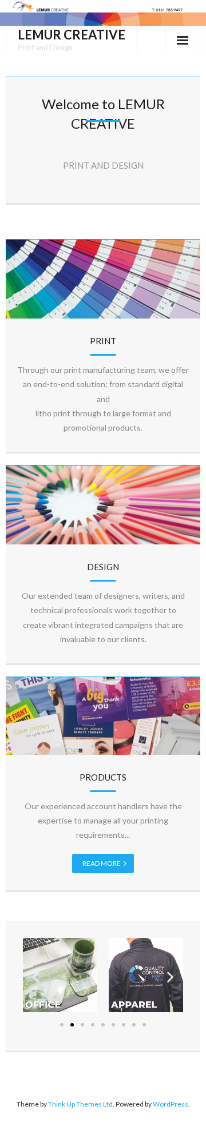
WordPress (170, 1104)
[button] (36, 977)
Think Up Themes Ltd (80, 1104)
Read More (101, 863)
